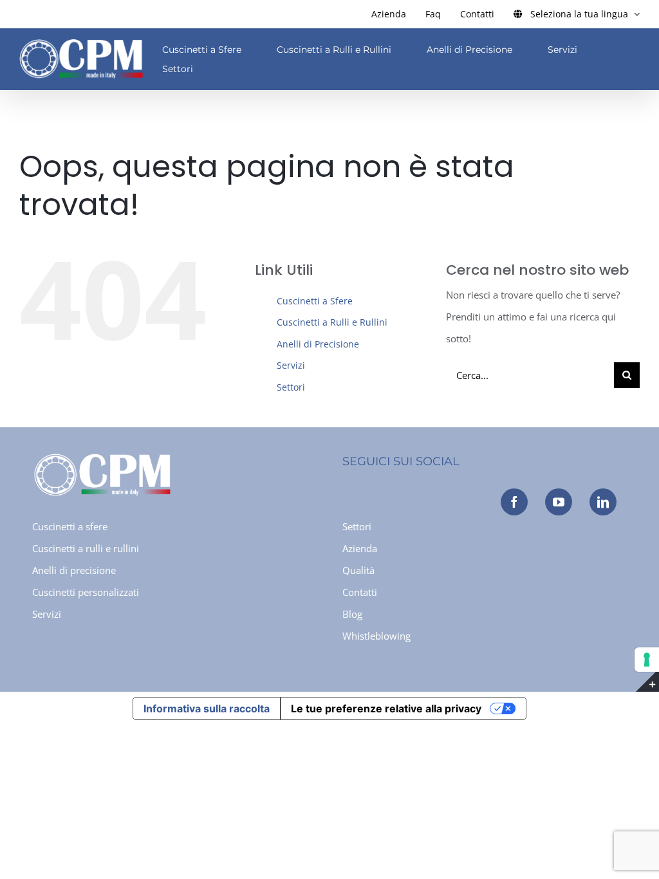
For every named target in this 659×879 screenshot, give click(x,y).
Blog (352, 613)
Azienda (359, 548)
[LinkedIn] (603, 501)
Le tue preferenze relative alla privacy (386, 708)
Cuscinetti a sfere (69, 526)
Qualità (358, 570)
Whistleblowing (376, 635)
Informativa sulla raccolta (207, 708)
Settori (291, 387)
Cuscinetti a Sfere (315, 301)
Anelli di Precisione (318, 344)
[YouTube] (558, 501)
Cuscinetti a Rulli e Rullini (332, 322)
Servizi (291, 365)
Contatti (359, 592)
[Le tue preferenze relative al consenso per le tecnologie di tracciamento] (647, 659)
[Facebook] (514, 501)
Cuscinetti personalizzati (85, 592)
